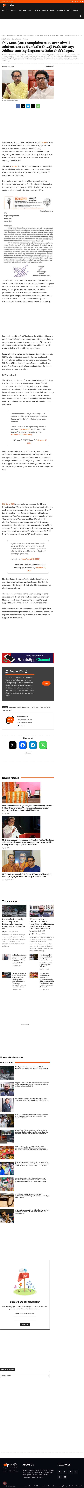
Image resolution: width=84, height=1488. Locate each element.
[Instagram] (73, 1)
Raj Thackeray (35, 707)
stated (15, 166)
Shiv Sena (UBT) (45, 707)
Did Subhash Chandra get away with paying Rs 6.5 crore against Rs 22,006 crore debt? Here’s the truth (19, 959)
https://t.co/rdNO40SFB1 (30, 559)
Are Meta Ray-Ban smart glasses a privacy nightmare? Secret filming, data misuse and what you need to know (32, 1196)
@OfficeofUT (25, 429)
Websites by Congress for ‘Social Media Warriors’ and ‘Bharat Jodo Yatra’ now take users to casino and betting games (32, 1212)
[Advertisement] (13, 1006)
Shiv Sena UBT (8, 504)
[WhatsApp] (80, 1)
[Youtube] (82, 1)
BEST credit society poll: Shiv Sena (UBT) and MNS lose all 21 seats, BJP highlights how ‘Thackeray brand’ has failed (26, 875)
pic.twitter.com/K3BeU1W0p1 (22, 435)
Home (3, 35)
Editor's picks (6, 39)
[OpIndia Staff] (10, 721)
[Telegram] (28, 106)
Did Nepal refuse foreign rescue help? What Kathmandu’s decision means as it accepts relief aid (13, 924)
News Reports (11, 35)
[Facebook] (70, 1)
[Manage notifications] (5, 1483)
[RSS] (75, 1)
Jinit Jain (4, 931)
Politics (25, 39)
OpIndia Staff (49, 66)
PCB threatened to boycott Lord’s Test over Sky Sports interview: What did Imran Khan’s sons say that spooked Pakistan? (46, 961)
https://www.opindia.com (24, 719)
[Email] (33, 106)
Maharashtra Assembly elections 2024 (19, 707)
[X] (78, 1)
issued (44, 142)
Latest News (6, 1062)
